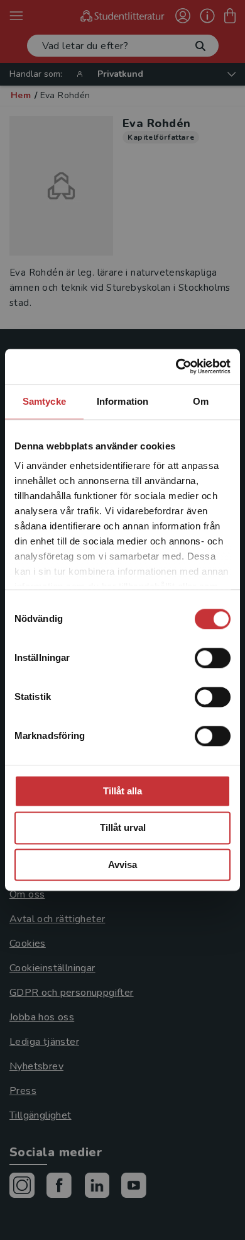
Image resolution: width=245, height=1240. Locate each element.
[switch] (213, 658)
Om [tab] (201, 401)
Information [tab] (122, 401)
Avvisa (122, 864)
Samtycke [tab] (44, 401)
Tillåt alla (122, 791)
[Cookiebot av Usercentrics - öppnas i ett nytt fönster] (176, 366)
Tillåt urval (123, 828)
